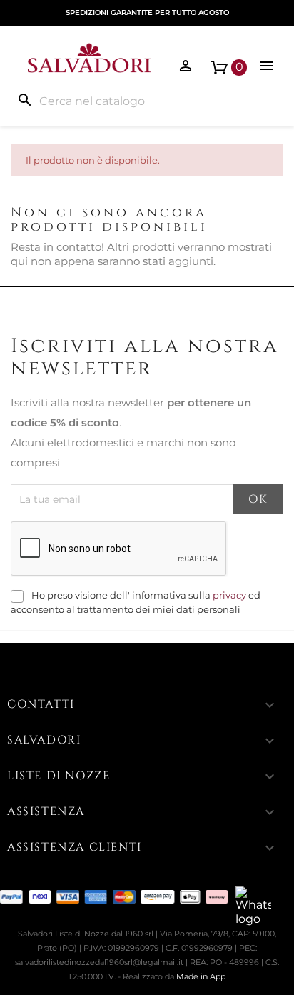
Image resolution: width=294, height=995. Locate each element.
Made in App (200, 976)
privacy (229, 595)
